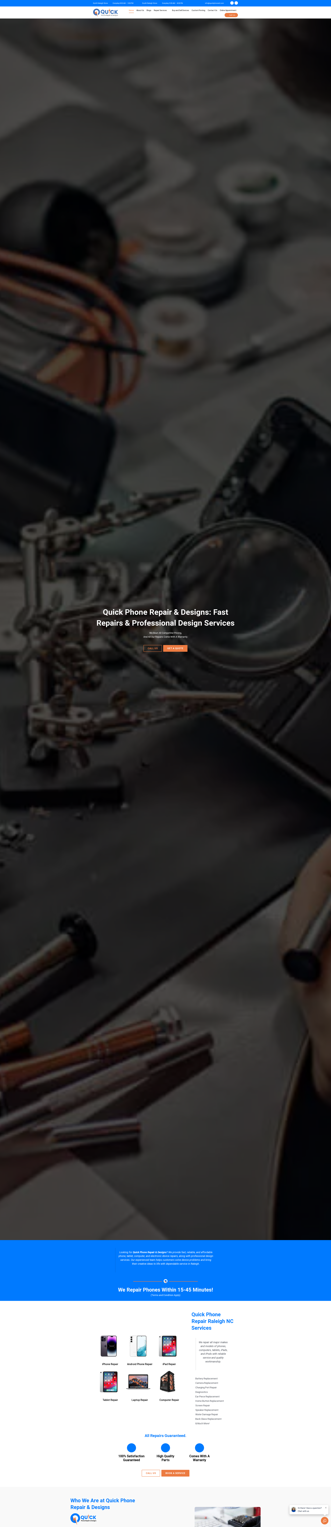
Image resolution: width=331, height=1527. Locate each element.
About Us (140, 10)
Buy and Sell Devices (180, 10)
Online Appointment (228, 10)
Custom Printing (198, 10)
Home (131, 10)
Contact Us (212, 10)
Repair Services (160, 10)
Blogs (149, 10)
